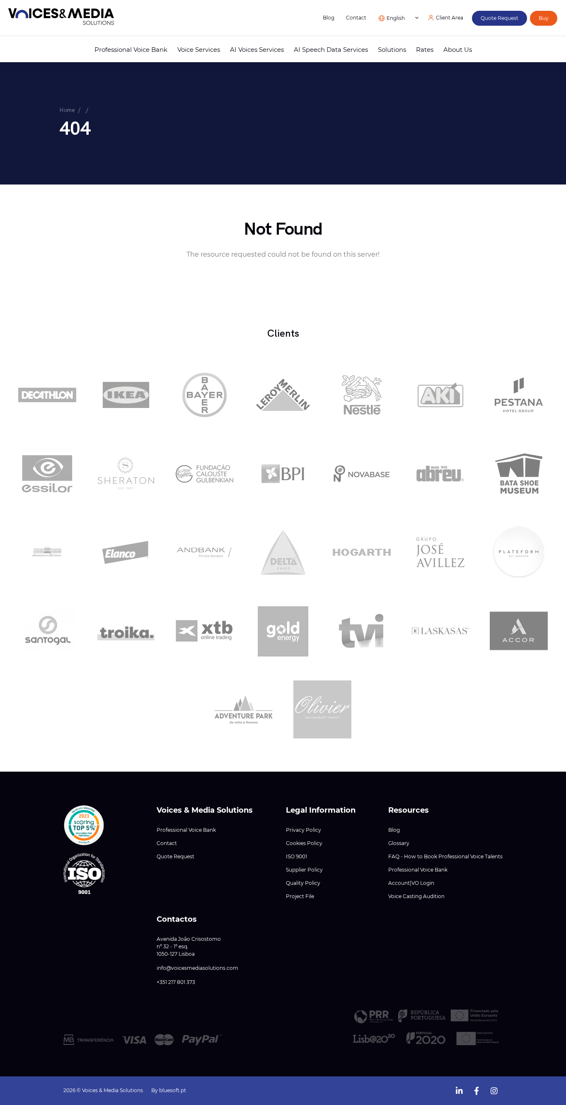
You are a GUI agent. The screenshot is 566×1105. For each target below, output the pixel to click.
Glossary (398, 843)
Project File (300, 896)
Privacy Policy (303, 830)
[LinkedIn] (459, 1090)
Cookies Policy (304, 843)
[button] (84, 825)
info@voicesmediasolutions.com (197, 968)
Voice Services (198, 49)
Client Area (449, 18)
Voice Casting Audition (416, 896)
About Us (457, 49)
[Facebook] (476, 1090)
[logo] (61, 18)
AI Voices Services (257, 49)
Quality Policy (303, 883)
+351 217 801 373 (176, 982)
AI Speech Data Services (331, 49)
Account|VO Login (411, 883)
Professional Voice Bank (130, 49)
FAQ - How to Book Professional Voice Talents (445, 856)
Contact (356, 18)
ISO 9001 (296, 856)
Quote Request (175, 856)
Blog (328, 18)
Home (67, 110)
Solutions (392, 49)
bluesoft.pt (172, 1090)
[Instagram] (494, 1090)
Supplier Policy (304, 869)
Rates (424, 49)
